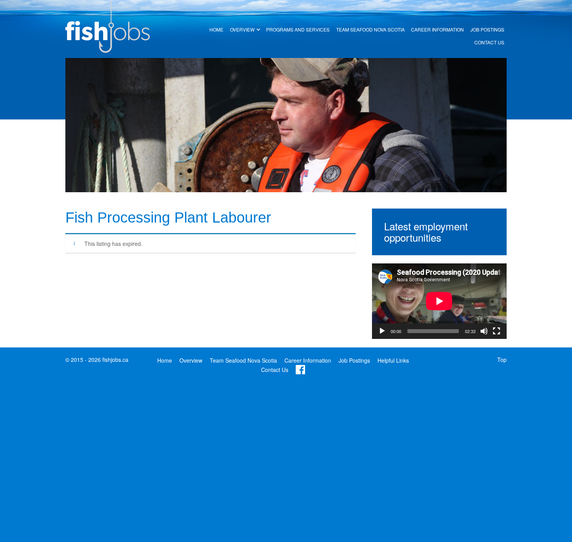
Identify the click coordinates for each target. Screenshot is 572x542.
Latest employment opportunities (426, 231)
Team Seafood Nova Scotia (243, 360)
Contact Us (274, 370)
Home (164, 360)
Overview (190, 360)
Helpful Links (393, 360)
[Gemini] (107, 25)
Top (502, 359)
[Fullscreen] (496, 331)
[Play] (382, 331)
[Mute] (484, 331)
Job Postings (354, 360)
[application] (439, 301)
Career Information (307, 360)
